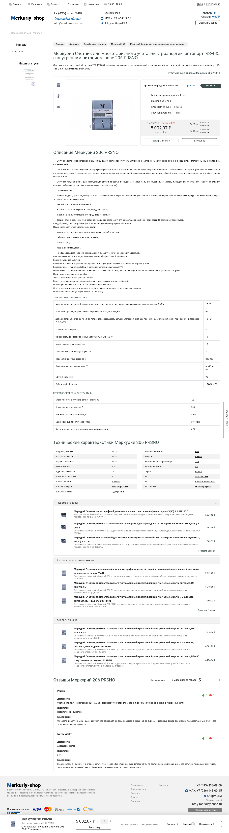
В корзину (199, 140)
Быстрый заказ (161, 140)
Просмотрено (205, 824)
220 (197, 461)
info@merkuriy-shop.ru (206, 804)
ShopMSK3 (214, 796)
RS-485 (198, 471)
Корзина (187, 824)
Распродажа (137, 785)
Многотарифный (120, 487)
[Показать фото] (58, 85)
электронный (201, 477)
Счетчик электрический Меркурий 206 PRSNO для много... (42, 827)
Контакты (93, 4)
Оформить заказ (208, 22)
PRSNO (198, 456)
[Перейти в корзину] (197, 15)
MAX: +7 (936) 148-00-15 (117, 18)
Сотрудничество (138, 789)
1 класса (116, 482)
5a (196, 466)
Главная (60, 44)
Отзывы (134, 824)
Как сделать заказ (149, 824)
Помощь (17, 4)
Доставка (73, 4)
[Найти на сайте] (217, 33)
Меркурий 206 (118, 44)
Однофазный (118, 492)
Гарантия (36, 4)
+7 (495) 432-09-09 (67, 13)
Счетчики (17, 51)
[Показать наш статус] (29, 77)
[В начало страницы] (219, 824)
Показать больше (206, 551)
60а (197, 451)
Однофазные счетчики (95, 44)
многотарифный (203, 487)
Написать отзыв (158, 680)
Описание (123, 824)
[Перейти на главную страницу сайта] (28, 18)
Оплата (55, 4)
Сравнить (171, 824)
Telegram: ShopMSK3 (115, 23)
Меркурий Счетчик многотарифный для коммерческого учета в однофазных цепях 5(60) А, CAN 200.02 (132, 511)
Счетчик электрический (206, 482)
